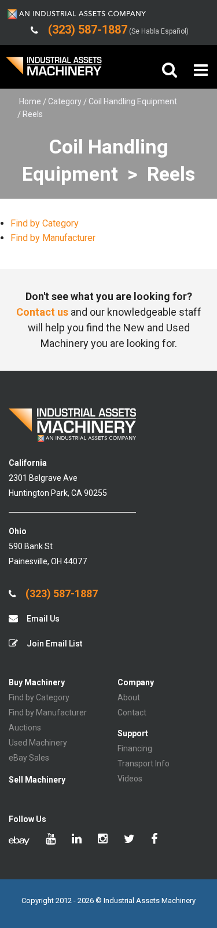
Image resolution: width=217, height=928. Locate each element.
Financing (134, 748)
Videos (129, 778)
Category (65, 101)
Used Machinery (38, 742)
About (128, 697)
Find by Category (44, 223)
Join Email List (53, 643)
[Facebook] (154, 839)
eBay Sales (29, 757)
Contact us (42, 312)
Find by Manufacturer (52, 237)
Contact (131, 712)
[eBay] (19, 839)
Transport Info (143, 763)
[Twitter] (129, 839)
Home (30, 101)
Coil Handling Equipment (133, 101)
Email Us (42, 618)
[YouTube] (51, 839)
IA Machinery (54, 70)
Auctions (25, 727)
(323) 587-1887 (60, 593)
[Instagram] (103, 839)
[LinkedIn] (77, 839)
